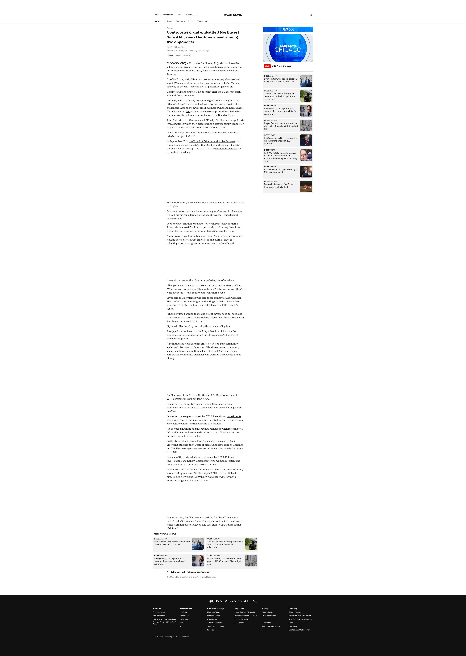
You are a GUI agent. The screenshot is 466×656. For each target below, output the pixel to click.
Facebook (184, 616)
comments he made (226, 148)
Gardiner (219, 145)
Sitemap (210, 630)
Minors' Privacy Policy (271, 626)
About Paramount (296, 612)
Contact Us (212, 619)
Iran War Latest (159, 616)
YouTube (183, 612)
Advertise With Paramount (300, 616)
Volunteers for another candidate (185, 223)
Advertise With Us (214, 623)
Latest (157, 15)
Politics (170, 28)
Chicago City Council (198, 572)
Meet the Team (213, 612)
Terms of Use (267, 623)
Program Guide (213, 616)
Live (180, 15)
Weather (180, 21)
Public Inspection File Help (245, 616)
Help (291, 623)
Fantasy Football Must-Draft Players (164, 623)
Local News (168, 15)
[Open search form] (311, 15)
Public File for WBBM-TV (244, 612)
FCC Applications (241, 619)
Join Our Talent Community (300, 619)
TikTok (182, 623)
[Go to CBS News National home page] (233, 15)
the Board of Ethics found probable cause (212, 141)
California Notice (269, 616)
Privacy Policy (267, 612)
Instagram (184, 619)
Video (200, 21)
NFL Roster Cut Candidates (164, 619)
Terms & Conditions (215, 626)
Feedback (293, 626)
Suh (188, 111)
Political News (159, 612)
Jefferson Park (178, 572)
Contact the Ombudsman (299, 630)
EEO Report (239, 623)
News (169, 21)
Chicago (157, 21)
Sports (191, 21)
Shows (189, 15)
